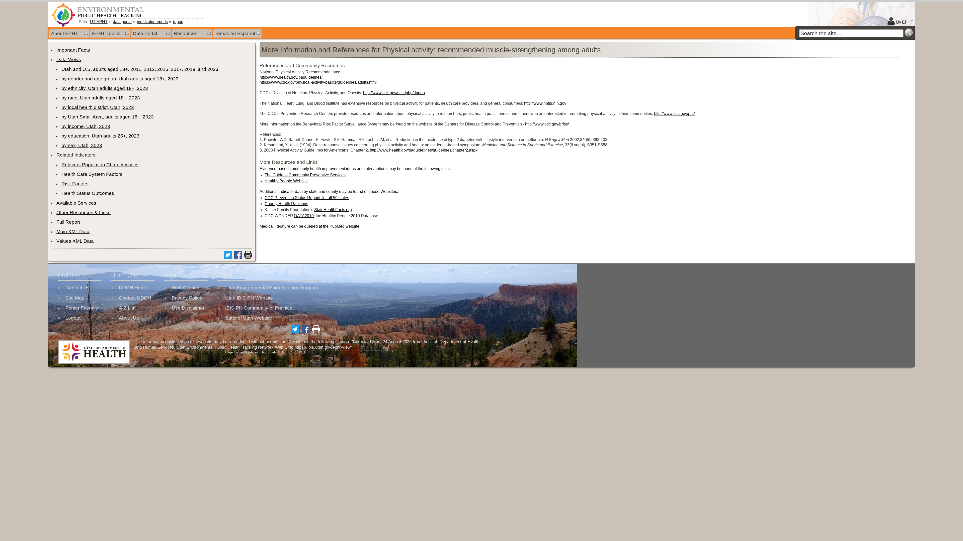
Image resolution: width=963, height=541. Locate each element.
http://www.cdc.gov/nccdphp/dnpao (394, 93)
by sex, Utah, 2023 (81, 145)
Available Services (76, 203)
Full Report (68, 222)
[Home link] (98, 14)
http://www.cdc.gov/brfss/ (547, 124)
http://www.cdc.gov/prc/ (674, 113)
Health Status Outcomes (87, 193)
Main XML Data (73, 231)
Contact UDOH (135, 298)
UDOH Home (133, 287)
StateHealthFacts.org (333, 210)
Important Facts (73, 50)
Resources (185, 33)
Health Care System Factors (91, 174)
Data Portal (145, 33)
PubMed (337, 226)
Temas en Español (235, 33)
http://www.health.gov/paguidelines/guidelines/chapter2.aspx (423, 150)
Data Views (68, 59)
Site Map (75, 298)
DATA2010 (304, 216)
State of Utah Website (248, 318)
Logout (73, 318)
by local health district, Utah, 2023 (97, 107)
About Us (129, 318)
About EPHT (64, 33)
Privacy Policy (187, 298)
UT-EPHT (99, 22)
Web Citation (185, 287)
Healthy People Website (286, 181)
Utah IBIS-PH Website (249, 298)
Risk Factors (75, 183)
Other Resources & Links (83, 212)
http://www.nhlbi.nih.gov (545, 103)
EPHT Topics (106, 33)
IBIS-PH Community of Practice (258, 308)
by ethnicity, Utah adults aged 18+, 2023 (104, 88)
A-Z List (127, 308)
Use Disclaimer (188, 308)
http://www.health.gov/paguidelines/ (291, 77)
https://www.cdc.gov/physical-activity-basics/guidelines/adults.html (318, 82)
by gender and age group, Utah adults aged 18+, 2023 (120, 78)
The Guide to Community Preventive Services (305, 175)
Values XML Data (75, 241)
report (178, 22)
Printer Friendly (81, 308)
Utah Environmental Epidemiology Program (271, 287)
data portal (122, 22)
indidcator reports (152, 22)
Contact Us (77, 287)
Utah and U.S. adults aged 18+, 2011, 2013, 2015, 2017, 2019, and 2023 (139, 69)
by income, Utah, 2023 (85, 126)
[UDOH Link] (94, 352)
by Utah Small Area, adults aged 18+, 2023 (107, 116)
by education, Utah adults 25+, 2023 (100, 136)
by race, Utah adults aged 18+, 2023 (100, 97)
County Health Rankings (286, 204)
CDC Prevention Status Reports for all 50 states (307, 198)
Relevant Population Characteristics (99, 164)
